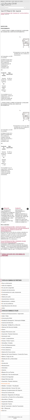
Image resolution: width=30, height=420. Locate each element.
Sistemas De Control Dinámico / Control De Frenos (15, 354)
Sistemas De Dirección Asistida (9, 327)
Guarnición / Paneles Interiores (9, 381)
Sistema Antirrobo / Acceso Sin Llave (11, 388)
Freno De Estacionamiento (8, 345)
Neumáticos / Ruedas (7, 399)
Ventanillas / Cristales (7, 343)
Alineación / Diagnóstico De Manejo (11, 394)
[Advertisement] (15, 20)
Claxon (3, 329)
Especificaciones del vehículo (9, 305)
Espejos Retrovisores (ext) (8, 331)
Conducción (5, 294)
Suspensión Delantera (7, 401)
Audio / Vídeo (5, 316)
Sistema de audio (6, 296)
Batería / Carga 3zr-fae (7, 356)
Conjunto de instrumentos (8, 290)
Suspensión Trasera (7, 403)
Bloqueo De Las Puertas (8, 372)
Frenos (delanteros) (7, 347)
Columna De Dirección (7, 322)
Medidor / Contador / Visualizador (10, 385)
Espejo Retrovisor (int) (7, 379)
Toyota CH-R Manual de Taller (6, 13)
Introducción (5, 363)
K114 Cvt (4, 410)
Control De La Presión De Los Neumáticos (12, 397)
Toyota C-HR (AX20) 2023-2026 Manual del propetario (13, 254)
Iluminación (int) (16, 13)
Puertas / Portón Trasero (8, 340)
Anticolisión (4, 367)
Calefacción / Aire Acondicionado (10, 374)
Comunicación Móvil (7, 318)
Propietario (8, 1)
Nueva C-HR (17, 1)
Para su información (7, 283)
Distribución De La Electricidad (9, 358)
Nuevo (21, 1)
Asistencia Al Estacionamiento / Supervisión (13, 313)
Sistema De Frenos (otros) (8, 352)
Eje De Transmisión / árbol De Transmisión (12, 406)
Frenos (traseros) (6, 349)
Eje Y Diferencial (6, 408)
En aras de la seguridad (8, 287)
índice (3, 308)
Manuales (3, 1)
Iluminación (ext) (6, 336)
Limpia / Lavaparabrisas (8, 338)
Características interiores (8, 299)
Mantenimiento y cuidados (8, 301)
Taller (12, 1)
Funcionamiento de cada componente (11, 292)
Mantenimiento (5, 365)
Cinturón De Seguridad (7, 376)
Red (3, 361)
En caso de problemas (7, 303)
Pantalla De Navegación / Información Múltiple (13, 320)
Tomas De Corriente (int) (8, 392)
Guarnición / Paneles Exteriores (10, 334)
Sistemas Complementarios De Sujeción (12, 390)
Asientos (4, 370)
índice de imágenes (7, 285)
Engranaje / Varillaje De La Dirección (11, 325)
